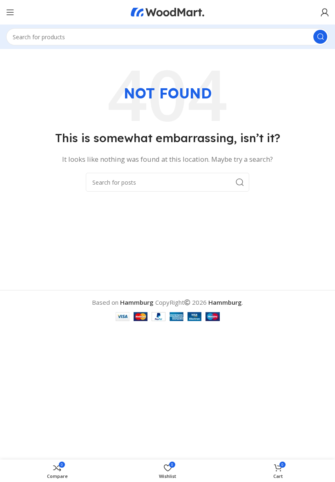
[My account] (325, 12)
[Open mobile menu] (10, 12)
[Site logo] (167, 11)
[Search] (320, 37)
